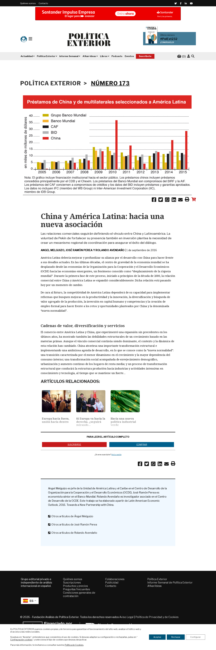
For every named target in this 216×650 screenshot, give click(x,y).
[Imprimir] (187, 200)
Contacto (43, 3)
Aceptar (157, 637)
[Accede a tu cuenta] (188, 56)
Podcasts (117, 56)
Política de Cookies (74, 645)
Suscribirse (74, 444)
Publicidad (111, 582)
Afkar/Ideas (154, 585)
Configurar (195, 637)
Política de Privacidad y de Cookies (157, 617)
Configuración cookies (21, 639)
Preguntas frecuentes (76, 589)
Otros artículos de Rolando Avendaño (73, 532)
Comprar (141, 444)
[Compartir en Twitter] (160, 200)
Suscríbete (145, 56)
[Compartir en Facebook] (154, 200)
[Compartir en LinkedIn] (174, 200)
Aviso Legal (126, 617)
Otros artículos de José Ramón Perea (73, 524)
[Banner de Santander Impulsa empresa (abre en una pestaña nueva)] (108, 13)
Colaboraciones (114, 579)
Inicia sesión (117, 455)
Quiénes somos (28, 3)
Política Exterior (157, 579)
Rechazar (175, 637)
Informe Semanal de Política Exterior (169, 582)
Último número (167, 35)
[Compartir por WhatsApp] (167, 200)
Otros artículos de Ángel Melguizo (71, 516)
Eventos (129, 56)
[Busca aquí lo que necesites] (192, 56)
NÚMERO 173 (110, 83)
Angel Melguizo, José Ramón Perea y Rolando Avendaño (82, 250)
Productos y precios (75, 585)
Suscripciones (72, 582)
